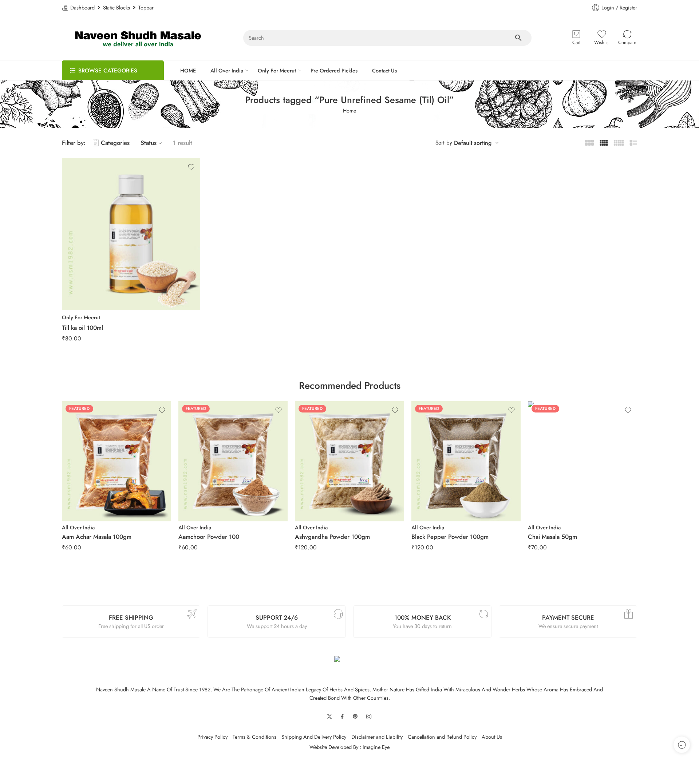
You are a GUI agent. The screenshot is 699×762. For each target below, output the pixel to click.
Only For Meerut (277, 70)
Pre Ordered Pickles (334, 70)
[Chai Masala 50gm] (582, 461)
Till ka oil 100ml (82, 327)
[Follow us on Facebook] (342, 716)
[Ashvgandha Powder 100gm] (349, 461)
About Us (492, 737)
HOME (188, 70)
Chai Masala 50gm (552, 536)
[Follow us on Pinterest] (355, 716)
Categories (115, 142)
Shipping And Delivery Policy (313, 737)
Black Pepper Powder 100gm (450, 536)
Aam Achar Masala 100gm (96, 536)
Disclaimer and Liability (377, 737)
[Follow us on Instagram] (369, 716)
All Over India (226, 70)
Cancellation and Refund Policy (442, 737)
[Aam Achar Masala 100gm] (116, 461)
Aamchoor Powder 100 (208, 536)
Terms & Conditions (254, 737)
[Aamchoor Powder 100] (233, 461)
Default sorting (472, 143)
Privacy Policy (212, 737)
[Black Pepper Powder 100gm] (466, 461)
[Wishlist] (191, 167)
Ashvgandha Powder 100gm (332, 536)
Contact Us (384, 70)
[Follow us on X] (329, 716)
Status (149, 142)
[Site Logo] (349, 660)
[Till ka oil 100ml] (131, 234)
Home (349, 110)
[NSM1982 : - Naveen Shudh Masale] (138, 37)
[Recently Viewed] (682, 745)
